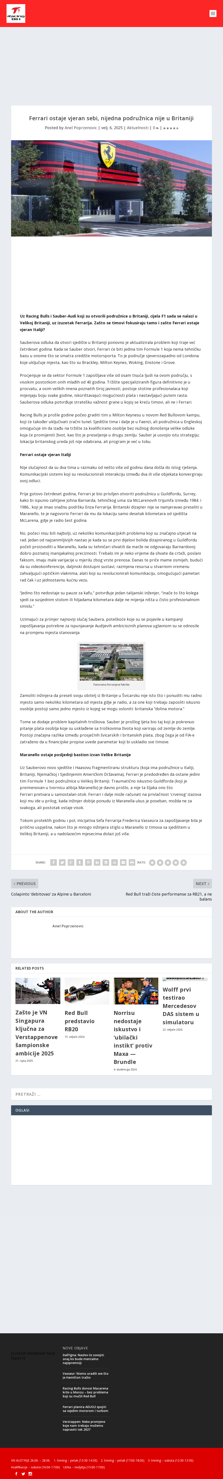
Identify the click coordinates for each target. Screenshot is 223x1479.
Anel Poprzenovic (81, 127)
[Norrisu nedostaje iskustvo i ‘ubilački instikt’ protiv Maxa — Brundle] (136, 991)
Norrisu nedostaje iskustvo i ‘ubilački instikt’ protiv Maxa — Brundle (133, 1037)
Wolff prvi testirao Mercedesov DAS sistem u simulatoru (181, 1006)
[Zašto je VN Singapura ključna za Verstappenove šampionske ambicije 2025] (37, 991)
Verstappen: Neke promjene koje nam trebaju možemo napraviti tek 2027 (84, 1426)
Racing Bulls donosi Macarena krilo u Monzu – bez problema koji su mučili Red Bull (85, 1392)
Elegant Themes (41, 1454)
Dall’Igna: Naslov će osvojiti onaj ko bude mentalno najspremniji (83, 1359)
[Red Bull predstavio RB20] (87, 991)
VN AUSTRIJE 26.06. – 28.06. (30, 1460)
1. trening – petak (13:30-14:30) (75, 1460)
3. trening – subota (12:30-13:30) (170, 1460)
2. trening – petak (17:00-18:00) (122, 1460)
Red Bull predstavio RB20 (80, 1021)
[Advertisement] (111, 66)
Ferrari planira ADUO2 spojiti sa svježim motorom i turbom (85, 1409)
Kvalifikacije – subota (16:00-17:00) (35, 1467)
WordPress (82, 1454)
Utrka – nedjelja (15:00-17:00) (84, 1467)
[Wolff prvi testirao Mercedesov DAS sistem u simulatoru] (185, 979)
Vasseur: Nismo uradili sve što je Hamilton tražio (85, 1375)
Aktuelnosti (138, 127)
